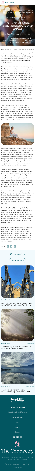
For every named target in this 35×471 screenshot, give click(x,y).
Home (4, 10)
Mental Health (18, 10)
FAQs (17, 422)
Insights (9, 10)
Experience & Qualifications (17, 412)
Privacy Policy (25, 464)
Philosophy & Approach (17, 407)
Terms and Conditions (12, 464)
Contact (17, 432)
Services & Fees (17, 417)
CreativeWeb (17, 467)
